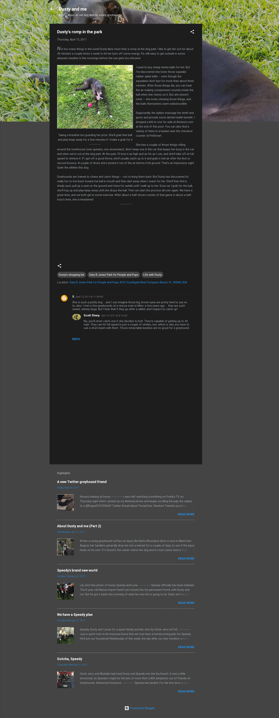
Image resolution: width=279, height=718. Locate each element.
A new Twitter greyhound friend (82, 482)
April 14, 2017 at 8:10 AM (114, 315)
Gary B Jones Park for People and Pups (113, 274)
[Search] (227, 10)
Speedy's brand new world (77, 570)
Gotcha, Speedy (69, 659)
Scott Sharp (92, 315)
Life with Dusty (152, 274)
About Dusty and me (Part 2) (79, 526)
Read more (186, 514)
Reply (76, 339)
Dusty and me (73, 9)
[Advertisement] (217, 81)
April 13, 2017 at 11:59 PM (89, 296)
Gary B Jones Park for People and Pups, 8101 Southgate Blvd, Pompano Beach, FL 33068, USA (128, 282)
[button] (192, 32)
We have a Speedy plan (75, 615)
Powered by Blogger (142, 708)
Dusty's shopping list (71, 274)
